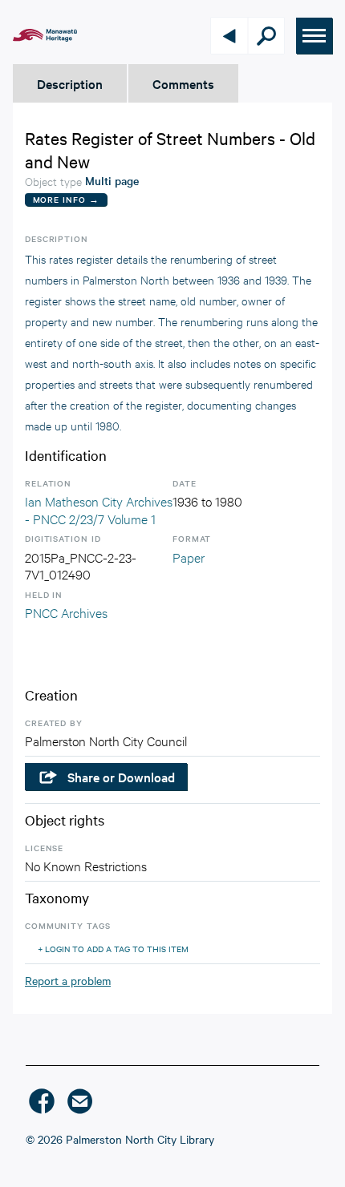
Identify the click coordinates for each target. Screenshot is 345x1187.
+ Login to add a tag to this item (113, 949)
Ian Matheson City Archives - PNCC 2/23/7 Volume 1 (98, 509)
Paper (188, 556)
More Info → (66, 199)
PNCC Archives (66, 612)
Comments (183, 83)
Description (70, 83)
